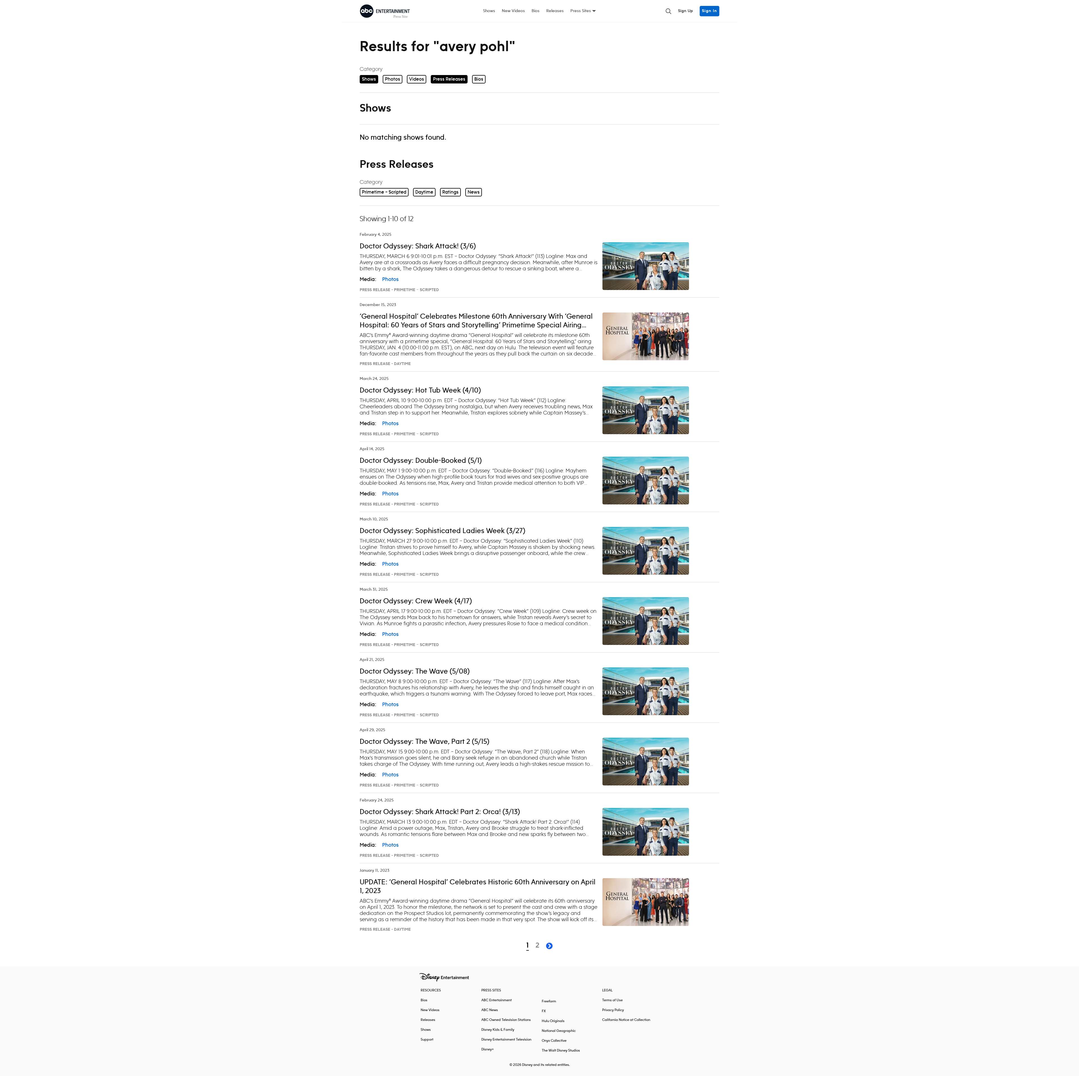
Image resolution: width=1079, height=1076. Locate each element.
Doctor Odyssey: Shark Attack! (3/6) (418, 246)
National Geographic (559, 1031)
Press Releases (449, 79)
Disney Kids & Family (497, 1030)
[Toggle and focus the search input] (668, 11)
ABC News (489, 1010)
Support (427, 1039)
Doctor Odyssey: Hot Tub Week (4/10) (420, 390)
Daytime (424, 192)
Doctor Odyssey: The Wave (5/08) (415, 671)
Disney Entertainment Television (506, 1039)
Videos (416, 79)
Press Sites (580, 11)
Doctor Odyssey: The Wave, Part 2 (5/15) (424, 742)
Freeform (549, 1001)
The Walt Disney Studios (561, 1050)
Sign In (709, 11)
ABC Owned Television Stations (506, 1020)
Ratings (450, 192)
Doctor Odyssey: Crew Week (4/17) (416, 601)
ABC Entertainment (496, 1000)
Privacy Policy (613, 1010)
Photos (392, 79)
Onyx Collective (554, 1041)
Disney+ (487, 1049)
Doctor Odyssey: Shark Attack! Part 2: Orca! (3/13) (440, 812)
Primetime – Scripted (384, 192)
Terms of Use (612, 1000)
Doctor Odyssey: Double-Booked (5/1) (421, 461)
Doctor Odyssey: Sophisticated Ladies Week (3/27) (442, 531)
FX (544, 1011)
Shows (489, 11)
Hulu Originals (553, 1021)
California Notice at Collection (626, 1020)
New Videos (513, 11)
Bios (536, 11)
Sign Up (685, 11)
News (474, 192)
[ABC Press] (385, 11)
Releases (555, 11)
